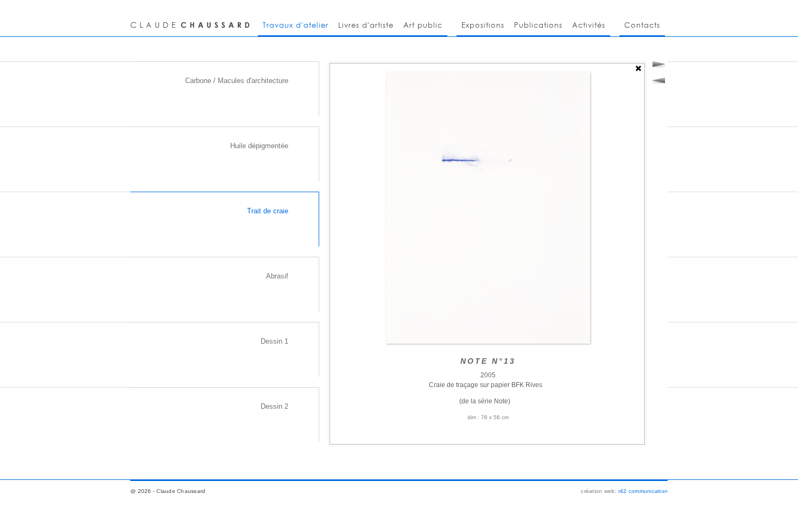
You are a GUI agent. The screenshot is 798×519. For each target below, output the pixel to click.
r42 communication (643, 491)
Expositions (482, 25)
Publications (538, 25)
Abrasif (277, 276)
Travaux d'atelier (295, 25)
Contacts (642, 25)
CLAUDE (191, 18)
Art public (422, 25)
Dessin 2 (274, 406)
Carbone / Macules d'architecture (236, 81)
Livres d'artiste (366, 25)
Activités (588, 25)
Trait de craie (267, 211)
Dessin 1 (274, 341)
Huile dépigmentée (259, 146)
